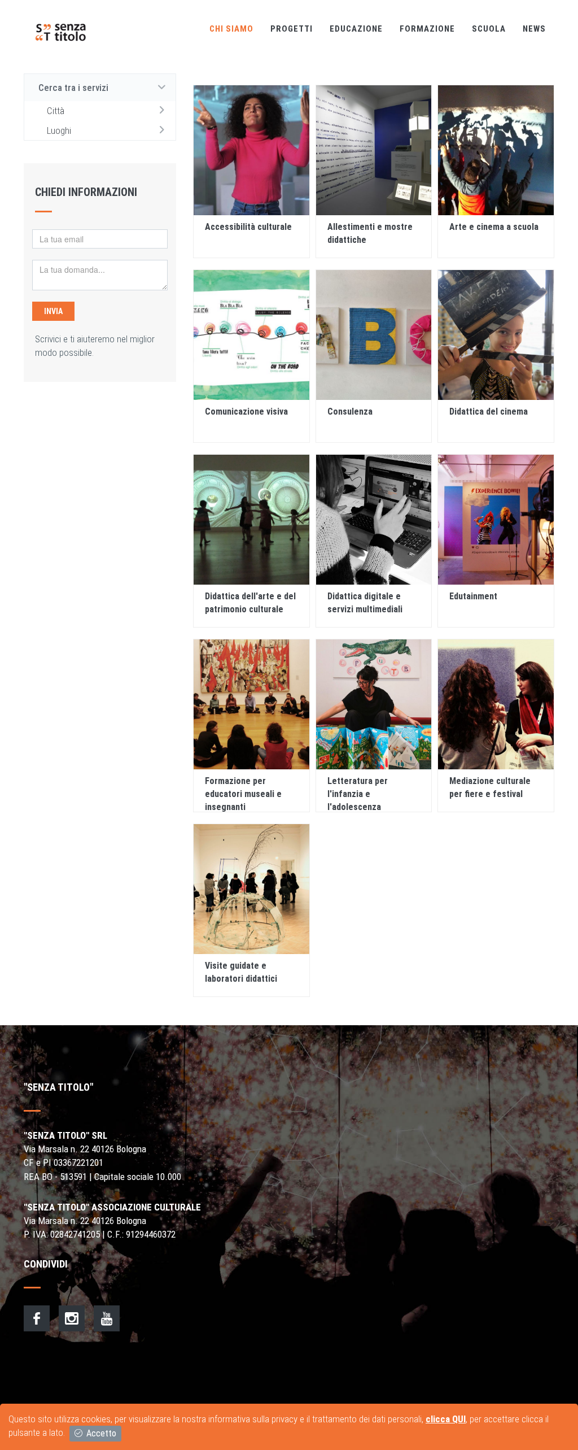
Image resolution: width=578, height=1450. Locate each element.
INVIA (53, 311)
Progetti (291, 29)
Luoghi (59, 130)
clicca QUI (446, 1419)
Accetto (100, 1433)
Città (55, 110)
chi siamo (231, 29)
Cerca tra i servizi (73, 87)
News (534, 29)
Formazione (427, 29)
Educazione (356, 29)
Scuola (489, 29)
